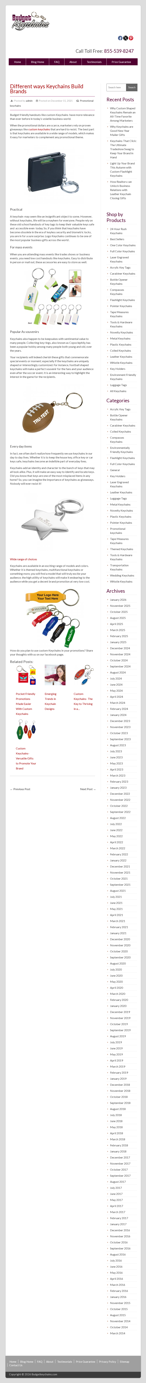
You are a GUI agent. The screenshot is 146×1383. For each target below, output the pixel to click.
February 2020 (119, 999)
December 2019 (120, 1012)
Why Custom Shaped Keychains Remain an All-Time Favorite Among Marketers (122, 114)
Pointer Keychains (121, 306)
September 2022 (120, 811)
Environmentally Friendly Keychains (121, 449)
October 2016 (119, 1242)
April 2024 (116, 696)
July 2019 (116, 1042)
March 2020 (117, 993)
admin (29, 100)
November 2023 (120, 727)
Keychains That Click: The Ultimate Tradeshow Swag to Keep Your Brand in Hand (123, 149)
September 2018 (120, 1102)
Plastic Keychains (120, 344)
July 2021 (116, 896)
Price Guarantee (121, 61)
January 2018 (118, 1151)
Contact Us (67, 70)
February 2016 (119, 1290)
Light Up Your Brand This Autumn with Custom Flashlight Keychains (122, 169)
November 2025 (120, 605)
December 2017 (120, 1157)
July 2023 (116, 751)
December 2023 (120, 721)
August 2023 (118, 745)
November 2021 (120, 872)
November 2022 (120, 799)
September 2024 (120, 666)
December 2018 (120, 1084)
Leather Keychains (121, 356)
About (73, 61)
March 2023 (117, 775)
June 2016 (116, 1266)
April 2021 (116, 915)
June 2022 (116, 830)
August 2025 (118, 617)
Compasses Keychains (117, 291)
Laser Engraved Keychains (119, 259)
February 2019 (119, 1072)
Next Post (88, 789)
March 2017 (117, 1212)
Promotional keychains (117, 530)
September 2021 (120, 884)
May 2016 (116, 1272)
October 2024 (119, 660)
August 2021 (118, 890)
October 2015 (119, 1309)
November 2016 (120, 1236)
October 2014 (119, 1327)
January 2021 (118, 933)
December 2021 (120, 866)
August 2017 (118, 1181)
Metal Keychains (120, 338)
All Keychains (118, 391)
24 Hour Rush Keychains (118, 231)
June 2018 (116, 1121)
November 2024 (120, 654)
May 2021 (116, 908)
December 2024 (120, 648)
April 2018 (116, 1133)
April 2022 (116, 842)
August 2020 (118, 963)
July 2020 (116, 969)
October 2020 (119, 951)
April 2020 (116, 987)
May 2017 (116, 1199)
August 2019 (118, 1036)
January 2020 (118, 1005)
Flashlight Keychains (122, 300)
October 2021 (119, 878)
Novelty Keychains (121, 332)
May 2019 (116, 1054)
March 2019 (117, 1066)
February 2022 (119, 854)
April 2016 (116, 1278)
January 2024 (118, 714)
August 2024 (118, 672)
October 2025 (119, 611)
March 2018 (117, 1139)
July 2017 (116, 1187)
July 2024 (116, 678)
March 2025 (117, 630)
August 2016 (118, 1254)
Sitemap (45, 70)
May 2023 (116, 763)
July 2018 (116, 1115)
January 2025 (118, 642)
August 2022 (118, 818)
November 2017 (120, 1163)
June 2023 (116, 757)
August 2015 (118, 1315)
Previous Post (20, 789)
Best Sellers (117, 239)
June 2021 (116, 902)
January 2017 (118, 1224)
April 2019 (116, 1060)
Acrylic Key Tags (120, 267)
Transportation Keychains (119, 567)
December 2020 (120, 939)
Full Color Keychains (122, 251)
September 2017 (120, 1175)
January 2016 (118, 1296)
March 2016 (117, 1284)
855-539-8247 (119, 51)
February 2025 (119, 636)
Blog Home (37, 61)
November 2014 (120, 1321)
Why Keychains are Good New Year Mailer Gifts (121, 130)
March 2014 (117, 1333)
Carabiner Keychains (122, 273)
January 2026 (118, 599)
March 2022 (117, 848)
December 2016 (120, 1230)
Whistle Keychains (121, 362)
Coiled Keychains (120, 350)
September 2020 (120, 957)
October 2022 (119, 805)
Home (17, 61)
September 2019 (120, 1030)
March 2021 (117, 921)
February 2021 (119, 927)
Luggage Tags (118, 385)
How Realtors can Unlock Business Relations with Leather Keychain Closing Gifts (121, 190)
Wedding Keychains (122, 575)
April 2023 (116, 769)
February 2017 (119, 1218)
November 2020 (120, 945)
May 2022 (116, 836)
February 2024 (119, 708)
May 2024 (116, 690)
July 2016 (116, 1260)
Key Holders (117, 368)
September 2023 (120, 739)
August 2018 (118, 1109)
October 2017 (119, 1169)
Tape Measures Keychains (119, 314)
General (115, 470)
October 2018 (119, 1096)
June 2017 (116, 1193)
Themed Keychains (121, 549)
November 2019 (120, 1018)
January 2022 (118, 860)
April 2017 (116, 1206)
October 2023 (119, 733)
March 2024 (117, 702)
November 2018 (120, 1090)
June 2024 (116, 684)
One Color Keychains (123, 245)
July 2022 (116, 824)
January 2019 (118, 1078)
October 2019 (119, 1024)
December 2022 (120, 793)
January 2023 (118, 787)
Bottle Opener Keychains (119, 281)
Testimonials (94, 61)
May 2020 (116, 981)
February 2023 (119, 781)
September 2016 (120, 1248)
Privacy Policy (22, 70)
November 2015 (120, 1303)
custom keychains (39, 129)
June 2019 (116, 1048)
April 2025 (116, 624)
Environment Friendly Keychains (123, 377)
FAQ (56, 61)
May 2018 (116, 1127)
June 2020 (116, 975)
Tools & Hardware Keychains (121, 324)
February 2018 (119, 1145)
